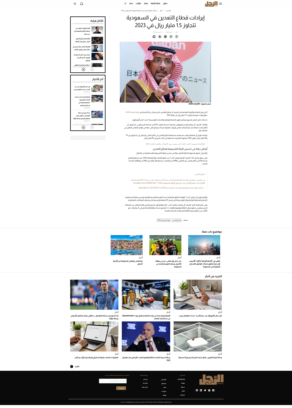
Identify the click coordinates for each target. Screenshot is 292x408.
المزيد (77, 366)
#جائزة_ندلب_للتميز (198, 183)
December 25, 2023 (146, 188)
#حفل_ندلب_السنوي (183, 183)
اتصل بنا (145, 383)
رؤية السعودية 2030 (164, 220)
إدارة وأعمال (181, 379)
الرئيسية (168, 10)
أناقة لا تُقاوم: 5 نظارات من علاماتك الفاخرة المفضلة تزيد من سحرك (82, 31)
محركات (182, 395)
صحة (131, 3)
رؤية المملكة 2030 (132, 112)
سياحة (183, 387)
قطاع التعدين (177, 220)
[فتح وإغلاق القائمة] (220, 4)
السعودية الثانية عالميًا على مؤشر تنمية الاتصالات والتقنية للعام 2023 (172, 144)
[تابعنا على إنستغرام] (209, 390)
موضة (183, 383)
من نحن (145, 379)
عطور (165, 3)
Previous (92, 69)
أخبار (161, 10)
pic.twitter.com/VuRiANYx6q (144, 183)
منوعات (164, 391)
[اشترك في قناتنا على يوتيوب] (197, 390)
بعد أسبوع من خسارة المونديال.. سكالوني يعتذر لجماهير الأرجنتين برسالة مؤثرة (81, 115)
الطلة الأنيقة (155, 3)
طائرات (138, 3)
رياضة (164, 395)
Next (83, 69)
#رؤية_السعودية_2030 (166, 183)
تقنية (146, 3)
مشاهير (163, 383)
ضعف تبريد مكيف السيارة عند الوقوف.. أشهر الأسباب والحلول (81, 57)
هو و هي (163, 379)
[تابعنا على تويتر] (205, 390)
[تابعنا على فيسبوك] (213, 390)
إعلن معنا (144, 387)
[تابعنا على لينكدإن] (201, 390)
